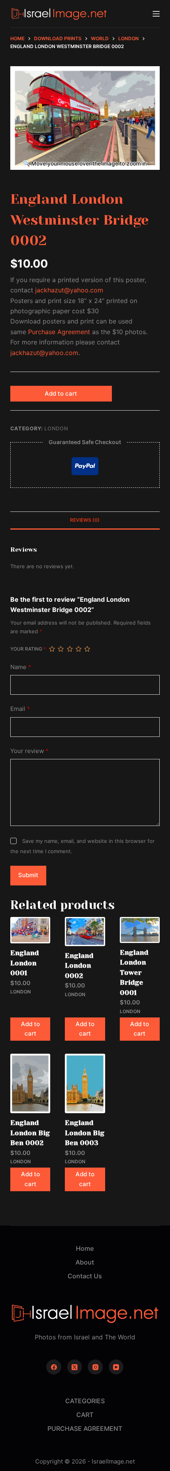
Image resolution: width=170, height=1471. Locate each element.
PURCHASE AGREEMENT (84, 1428)
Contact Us (85, 1276)
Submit (28, 875)
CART (84, 1415)
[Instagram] (95, 1366)
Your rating (28, 649)
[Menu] (156, 13)
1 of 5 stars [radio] (52, 649)
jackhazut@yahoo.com (69, 290)
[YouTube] (116, 1366)
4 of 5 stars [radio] (78, 649)
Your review (29, 751)
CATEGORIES (85, 1401)
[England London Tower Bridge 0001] (140, 930)
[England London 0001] (30, 930)
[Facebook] (53, 1366)
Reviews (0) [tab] (85, 520)
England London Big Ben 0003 (84, 1133)
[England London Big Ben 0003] (85, 1083)
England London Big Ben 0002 (30, 1133)
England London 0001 (24, 963)
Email (20, 708)
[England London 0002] (85, 931)
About (85, 1262)
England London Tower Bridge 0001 (134, 972)
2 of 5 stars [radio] (60, 649)
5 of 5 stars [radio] (87, 649)
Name (20, 667)
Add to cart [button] (30, 1029)
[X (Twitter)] (74, 1366)
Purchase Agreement (59, 332)
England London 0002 (79, 966)
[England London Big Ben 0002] (30, 1083)
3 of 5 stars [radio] (69, 649)
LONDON (56, 428)
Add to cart (61, 393)
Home (85, 1248)
